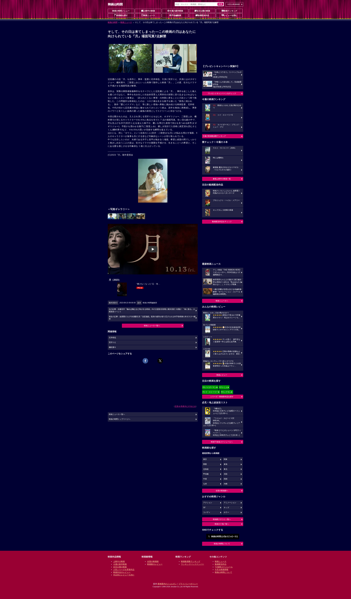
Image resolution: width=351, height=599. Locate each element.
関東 (225, 459)
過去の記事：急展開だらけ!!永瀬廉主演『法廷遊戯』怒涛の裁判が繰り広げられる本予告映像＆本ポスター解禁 (152, 318)
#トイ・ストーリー (210, 392)
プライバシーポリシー (188, 584)
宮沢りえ (112, 342)
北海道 (206, 469)
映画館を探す (122, 15)
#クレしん (223, 387)
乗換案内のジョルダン (167, 584)
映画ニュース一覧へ (152, 326)
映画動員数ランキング (190, 561)
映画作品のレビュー (122, 572)
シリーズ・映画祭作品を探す (221, 397)
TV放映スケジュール (224, 567)
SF (204, 508)
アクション (207, 503)
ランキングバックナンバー (192, 564)
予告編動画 (176, 15)
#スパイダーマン (209, 387)
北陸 (225, 474)
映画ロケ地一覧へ (222, 524)
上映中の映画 (149, 11)
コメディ (206, 512)
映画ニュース (149, 15)
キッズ (226, 508)
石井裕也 (112, 338)
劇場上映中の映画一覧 (222, 179)
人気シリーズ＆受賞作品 (123, 569)
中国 (205, 479)
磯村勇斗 (112, 347)
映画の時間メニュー (121, 11)
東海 (225, 464)
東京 (205, 459)
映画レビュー (221, 375)
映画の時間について (222, 544)
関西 (205, 464)
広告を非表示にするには (185, 406)
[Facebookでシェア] (145, 361)
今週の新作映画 (176, 11)
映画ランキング (230, 11)
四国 (225, 479)
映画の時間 (112, 22)
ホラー (226, 512)
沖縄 (225, 484)
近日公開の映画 (203, 11)
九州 (205, 484)
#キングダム (226, 392)
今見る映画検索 (233, 4)
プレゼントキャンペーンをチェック (222, 93)
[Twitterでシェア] (160, 361)
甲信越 (206, 474)
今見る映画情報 (221, 569)
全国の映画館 (153, 561)
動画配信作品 (203, 15)
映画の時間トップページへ (119, 419)
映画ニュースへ (222, 301)
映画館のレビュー (154, 564)
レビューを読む (230, 15)
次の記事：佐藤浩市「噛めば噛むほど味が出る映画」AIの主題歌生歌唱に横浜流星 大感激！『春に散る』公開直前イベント (152, 310)
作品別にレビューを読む (123, 575)
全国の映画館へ (222, 491)
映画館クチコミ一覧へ (222, 519)
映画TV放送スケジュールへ (222, 442)
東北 (225, 469)
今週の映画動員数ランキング (214, 136)
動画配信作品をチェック (222, 222)
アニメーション (230, 503)
